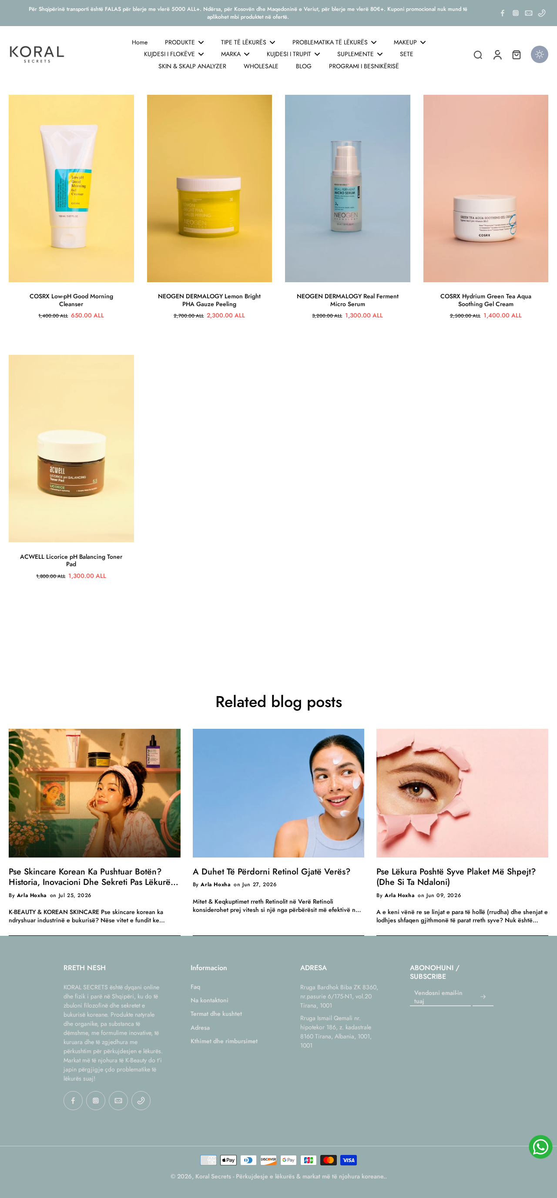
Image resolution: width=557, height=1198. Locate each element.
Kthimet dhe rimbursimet (224, 1041)
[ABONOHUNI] (483, 997)
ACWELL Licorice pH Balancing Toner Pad (71, 560)
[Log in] (497, 54)
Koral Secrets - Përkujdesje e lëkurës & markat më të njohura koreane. (290, 1176)
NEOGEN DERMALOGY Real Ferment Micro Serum (348, 300)
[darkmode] (539, 54)
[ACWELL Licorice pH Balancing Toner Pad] (71, 448)
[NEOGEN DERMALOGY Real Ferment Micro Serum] (347, 188)
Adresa (200, 1028)
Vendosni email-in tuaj (438, 997)
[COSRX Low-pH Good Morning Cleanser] (71, 188)
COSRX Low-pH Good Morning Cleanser (71, 300)
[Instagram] (515, 13)
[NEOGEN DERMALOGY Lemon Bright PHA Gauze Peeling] (209, 188)
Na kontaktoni (209, 1000)
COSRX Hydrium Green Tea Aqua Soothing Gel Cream (485, 300)
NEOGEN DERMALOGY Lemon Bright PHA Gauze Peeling (209, 300)
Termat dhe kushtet (216, 1014)
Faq (195, 987)
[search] (477, 54)
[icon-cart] (516, 54)
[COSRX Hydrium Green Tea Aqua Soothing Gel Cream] (486, 188)
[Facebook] (502, 13)
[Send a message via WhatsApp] (541, 1147)
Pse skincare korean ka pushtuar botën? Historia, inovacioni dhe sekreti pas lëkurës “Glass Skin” (91, 877)
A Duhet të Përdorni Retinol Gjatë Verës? (271, 871)
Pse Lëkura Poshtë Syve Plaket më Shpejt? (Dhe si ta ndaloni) (456, 877)
